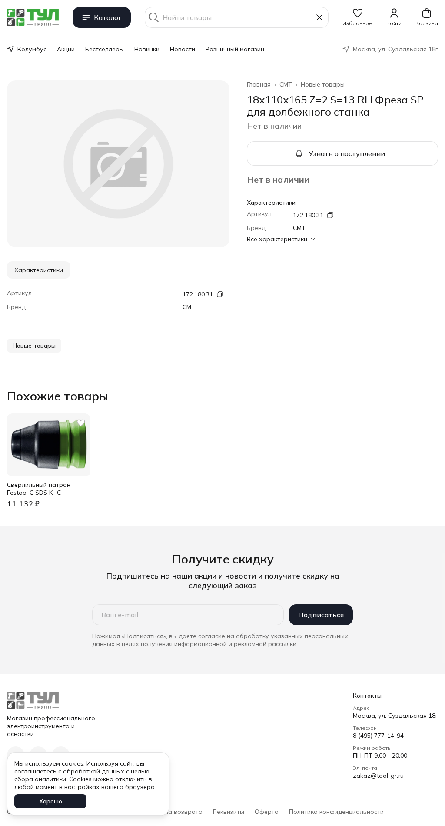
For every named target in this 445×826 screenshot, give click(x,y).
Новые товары (323, 84)
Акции (66, 49)
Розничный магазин (235, 49)
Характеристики (38, 270)
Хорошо (50, 801)
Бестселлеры (104, 49)
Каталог (108, 17)
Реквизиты (228, 812)
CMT (285, 84)
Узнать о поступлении (347, 153)
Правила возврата (174, 812)
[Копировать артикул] (330, 215)
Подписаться (321, 614)
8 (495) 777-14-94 (378, 735)
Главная (259, 84)
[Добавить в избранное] (80, 423)
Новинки (146, 49)
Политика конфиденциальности (336, 812)
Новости (182, 49)
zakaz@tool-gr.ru (378, 775)
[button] (357, 17)
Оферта (267, 812)
